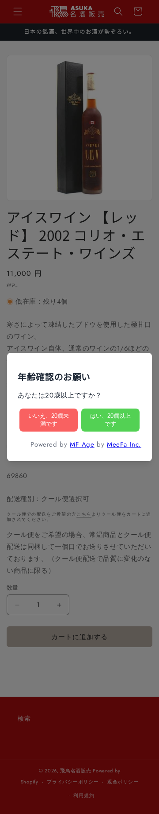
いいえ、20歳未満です (48, 420)
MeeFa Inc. (124, 444)
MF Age (82, 444)
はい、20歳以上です (110, 420)
